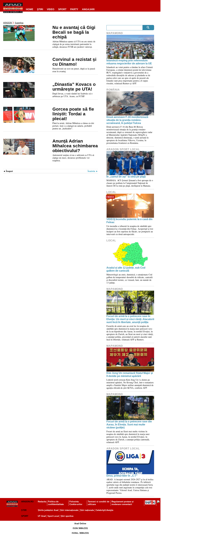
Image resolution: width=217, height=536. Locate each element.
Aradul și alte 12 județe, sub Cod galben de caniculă (125, 269)
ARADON (7, 23)
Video (50, 9)
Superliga (19, 23)
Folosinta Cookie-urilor (75, 502)
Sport (62, 9)
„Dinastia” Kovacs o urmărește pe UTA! (74, 87)
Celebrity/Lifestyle (104, 510)
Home (29, 9)
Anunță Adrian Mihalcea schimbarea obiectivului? (75, 146)
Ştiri (40, 9)
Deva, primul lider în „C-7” (122, 475)
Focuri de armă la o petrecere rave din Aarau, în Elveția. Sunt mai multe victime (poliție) (129, 424)
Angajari (88, 9)
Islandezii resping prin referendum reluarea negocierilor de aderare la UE (129, 62)
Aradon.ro (27, 501)
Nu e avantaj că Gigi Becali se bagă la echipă (73, 32)
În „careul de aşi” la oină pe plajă (126, 176)
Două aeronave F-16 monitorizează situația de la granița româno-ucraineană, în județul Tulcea (127, 120)
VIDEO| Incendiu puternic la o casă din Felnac (129, 221)
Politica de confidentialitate (56, 502)
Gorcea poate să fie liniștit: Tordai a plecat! (73, 114)
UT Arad (42, 516)
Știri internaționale (69, 510)
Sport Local (53, 516)
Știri (24, 510)
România (113, 89)
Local (111, 192)
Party (74, 9)
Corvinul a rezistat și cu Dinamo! (74, 62)
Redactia (42, 501)
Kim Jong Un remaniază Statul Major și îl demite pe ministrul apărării (129, 374)
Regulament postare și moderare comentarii (123, 502)
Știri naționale (87, 510)
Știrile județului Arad (48, 510)
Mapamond (114, 33)
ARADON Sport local (123, 149)
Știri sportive (67, 516)
